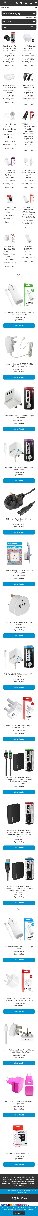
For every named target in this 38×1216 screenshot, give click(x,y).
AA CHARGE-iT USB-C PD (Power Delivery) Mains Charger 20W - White (19, 999)
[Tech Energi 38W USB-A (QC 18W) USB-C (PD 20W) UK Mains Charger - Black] (9, 37)
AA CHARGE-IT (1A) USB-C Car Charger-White (19, 948)
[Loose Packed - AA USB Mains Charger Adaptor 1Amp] (9, 116)
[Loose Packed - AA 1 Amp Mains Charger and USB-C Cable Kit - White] (19, 1032)
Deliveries (12, 1177)
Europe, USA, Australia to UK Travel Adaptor (19, 623)
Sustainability (31, 1181)
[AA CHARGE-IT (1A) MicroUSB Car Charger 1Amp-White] (9, 162)
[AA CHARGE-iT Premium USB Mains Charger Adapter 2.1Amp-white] (9, 238)
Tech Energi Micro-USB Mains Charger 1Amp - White (19, 468)
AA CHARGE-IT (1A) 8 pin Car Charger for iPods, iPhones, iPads (19, 313)
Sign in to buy (9, 66)
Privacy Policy (30, 1177)
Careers (15, 1183)
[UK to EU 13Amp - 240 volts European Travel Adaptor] (19, 553)
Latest (6, 27)
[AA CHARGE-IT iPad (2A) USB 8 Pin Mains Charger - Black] (28, 77)
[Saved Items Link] (21, 3)
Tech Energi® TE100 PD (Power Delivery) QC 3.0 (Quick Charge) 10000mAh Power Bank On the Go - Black (19, 833)
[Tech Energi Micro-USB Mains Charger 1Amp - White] (19, 450)
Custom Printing (7, 1183)
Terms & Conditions (8, 1179)
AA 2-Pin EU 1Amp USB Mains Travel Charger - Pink (19, 1103)
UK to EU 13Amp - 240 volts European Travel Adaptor (19, 572)
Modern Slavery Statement (27, 1183)
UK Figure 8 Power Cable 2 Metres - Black (19, 520)
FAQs (15, 1185)
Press (17, 1179)
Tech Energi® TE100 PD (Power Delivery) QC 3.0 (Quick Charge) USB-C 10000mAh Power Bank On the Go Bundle (19, 889)
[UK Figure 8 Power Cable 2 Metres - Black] (19, 502)
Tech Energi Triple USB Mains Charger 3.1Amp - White (19, 417)
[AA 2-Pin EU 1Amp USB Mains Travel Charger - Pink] (19, 1084)
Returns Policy (21, 1177)
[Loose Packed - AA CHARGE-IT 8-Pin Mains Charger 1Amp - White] (19, 347)
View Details (19, 326)
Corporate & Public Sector (18, 1181)
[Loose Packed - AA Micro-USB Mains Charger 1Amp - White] (28, 162)
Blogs (21, 1179)
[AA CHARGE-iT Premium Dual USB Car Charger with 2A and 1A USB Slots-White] (28, 199)
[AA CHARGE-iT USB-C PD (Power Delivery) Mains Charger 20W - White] (19, 981)
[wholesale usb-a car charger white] (28, 238)
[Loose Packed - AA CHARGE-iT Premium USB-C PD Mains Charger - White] (28, 37)
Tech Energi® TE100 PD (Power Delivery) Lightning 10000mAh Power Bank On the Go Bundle (19, 779)
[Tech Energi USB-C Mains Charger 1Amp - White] (19, 657)
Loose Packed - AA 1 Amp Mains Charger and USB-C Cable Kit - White (19, 1051)
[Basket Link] (30, 3)
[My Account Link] (26, 3)
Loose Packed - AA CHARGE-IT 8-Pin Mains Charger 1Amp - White (19, 365)
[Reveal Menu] (36, 3)
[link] (12, 1198)
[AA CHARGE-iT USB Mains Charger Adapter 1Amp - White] (19, 708)
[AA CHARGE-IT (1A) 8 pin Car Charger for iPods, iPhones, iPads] (19, 295)
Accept (20, 1213)
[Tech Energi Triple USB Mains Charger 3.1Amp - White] (19, 398)
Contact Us (21, 1185)
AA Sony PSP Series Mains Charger (19, 1153)
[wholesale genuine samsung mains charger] (9, 77)
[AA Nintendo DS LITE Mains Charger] (9, 199)
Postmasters (5, 1181)
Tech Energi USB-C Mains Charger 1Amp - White (19, 675)
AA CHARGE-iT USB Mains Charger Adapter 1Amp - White (19, 727)
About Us (5, 1177)
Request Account (30, 1179)
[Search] (36, 7)
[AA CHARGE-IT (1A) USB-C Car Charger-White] (19, 929)
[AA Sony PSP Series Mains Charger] (19, 1136)
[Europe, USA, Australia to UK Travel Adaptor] (19, 605)
